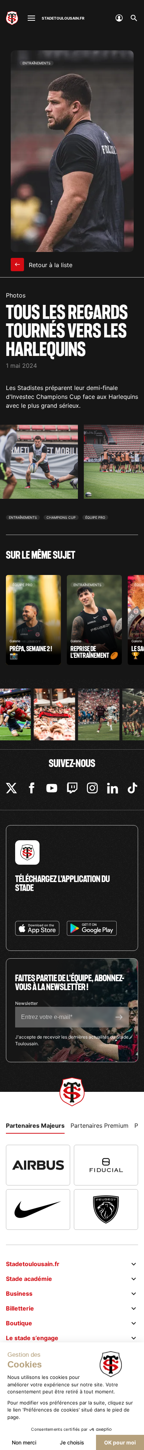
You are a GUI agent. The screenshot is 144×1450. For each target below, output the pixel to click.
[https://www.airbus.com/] (38, 1165)
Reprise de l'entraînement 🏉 (94, 620)
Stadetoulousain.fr (32, 1264)
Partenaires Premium (99, 1125)
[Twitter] (11, 788)
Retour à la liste (49, 265)
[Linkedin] (112, 788)
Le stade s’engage (32, 1338)
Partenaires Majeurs (35, 1125)
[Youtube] (51, 788)
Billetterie (20, 1308)
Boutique (19, 1323)
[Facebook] (31, 788)
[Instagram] (92, 788)
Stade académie (29, 1278)
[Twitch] (72, 788)
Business (19, 1293)
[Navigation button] (31, 18)
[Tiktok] (132, 788)
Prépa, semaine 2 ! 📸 (33, 620)
